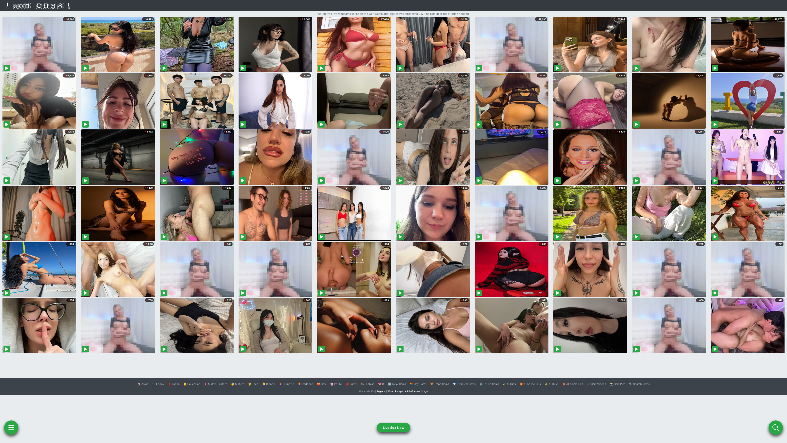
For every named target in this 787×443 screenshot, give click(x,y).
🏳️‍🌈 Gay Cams (418, 384)
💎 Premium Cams (464, 384)
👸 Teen (253, 384)
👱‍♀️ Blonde (268, 384)
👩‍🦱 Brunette (286, 384)
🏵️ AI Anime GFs (530, 384)
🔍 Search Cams (639, 384)
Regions (381, 391)
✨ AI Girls (509, 384)
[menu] (11, 427)
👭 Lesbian (367, 384)
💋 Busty (351, 384)
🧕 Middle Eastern (215, 384)
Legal (425, 391)
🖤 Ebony (158, 384)
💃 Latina (174, 384)
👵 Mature (237, 384)
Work (390, 391)
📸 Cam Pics (617, 384)
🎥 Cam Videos (596, 384)
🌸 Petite (336, 384)
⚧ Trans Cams (439, 384)
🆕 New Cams (397, 384)
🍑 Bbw (321, 384)
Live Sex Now (393, 428)
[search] (776, 427)
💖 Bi (381, 384)
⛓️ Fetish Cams (489, 384)
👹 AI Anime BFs (572, 384)
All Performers (412, 391)
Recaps (399, 391)
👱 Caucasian (191, 384)
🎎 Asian (142, 384)
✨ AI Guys (551, 384)
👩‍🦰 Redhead (305, 384)
